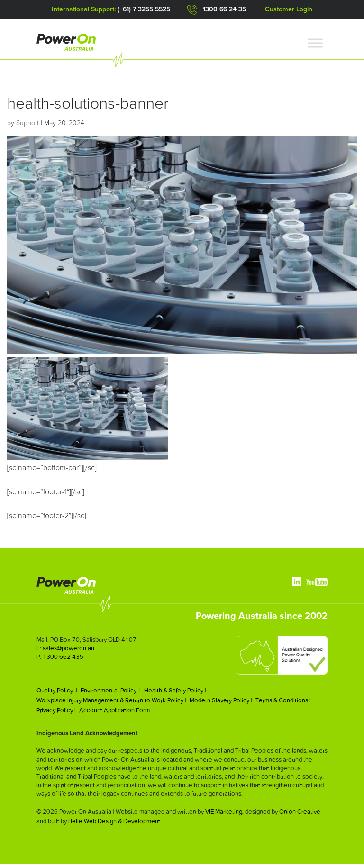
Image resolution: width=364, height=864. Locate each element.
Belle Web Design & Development (114, 821)
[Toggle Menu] (315, 43)
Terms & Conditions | (283, 700)
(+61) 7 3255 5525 (144, 9)
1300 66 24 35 (224, 9)
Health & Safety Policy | (175, 690)
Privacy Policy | (56, 710)
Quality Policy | (56, 690)
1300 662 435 (63, 656)
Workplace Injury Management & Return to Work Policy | (111, 700)
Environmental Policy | (111, 690)
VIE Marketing (223, 811)
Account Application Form (114, 710)
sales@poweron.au (68, 648)
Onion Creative (299, 811)
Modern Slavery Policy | (221, 700)
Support (27, 123)
